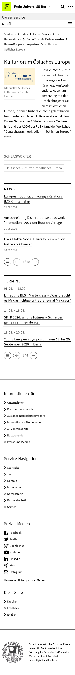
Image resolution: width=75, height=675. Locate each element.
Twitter (14, 539)
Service (11, 507)
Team (10, 474)
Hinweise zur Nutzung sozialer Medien (24, 580)
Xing (12, 565)
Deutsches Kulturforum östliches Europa (34, 168)
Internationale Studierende (24, 422)
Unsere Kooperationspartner (21, 44)
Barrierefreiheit (16, 500)
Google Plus (17, 546)
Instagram (16, 572)
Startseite (10, 34)
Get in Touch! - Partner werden (45, 39)
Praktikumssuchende (20, 409)
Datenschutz (15, 494)
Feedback (13, 608)
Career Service (13, 17)
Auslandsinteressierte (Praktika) (27, 416)
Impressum (14, 487)
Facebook (15, 532)
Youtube (15, 552)
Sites (25, 34)
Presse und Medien (18, 442)
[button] (7, 262)
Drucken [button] (12, 601)
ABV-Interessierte (17, 429)
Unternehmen (15, 402)
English (11, 614)
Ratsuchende (15, 435)
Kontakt (12, 481)
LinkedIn (15, 559)
